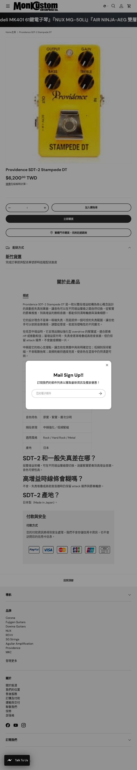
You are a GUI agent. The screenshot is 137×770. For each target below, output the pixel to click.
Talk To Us (21, 760)
